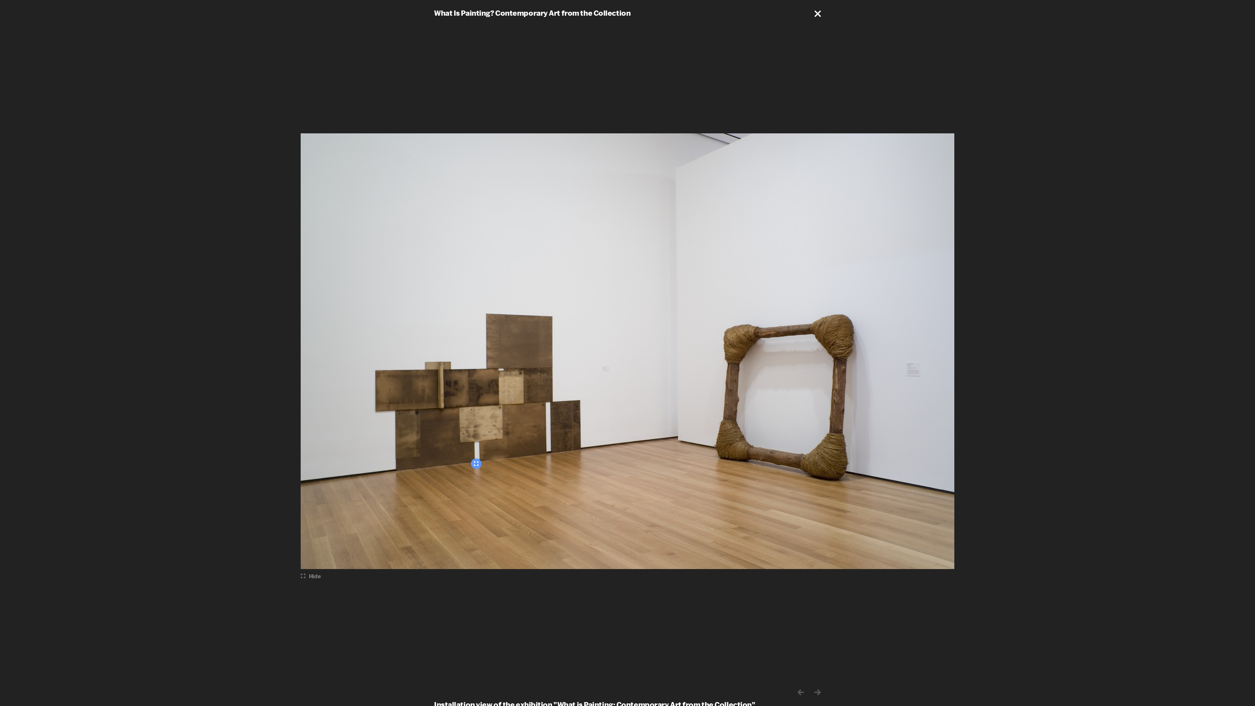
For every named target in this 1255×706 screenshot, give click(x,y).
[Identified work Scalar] (476, 464)
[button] (818, 14)
